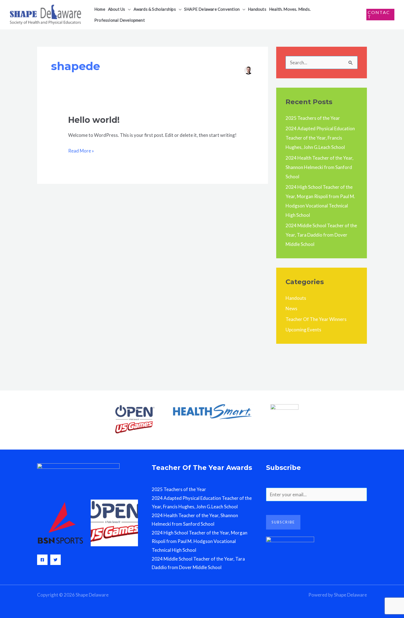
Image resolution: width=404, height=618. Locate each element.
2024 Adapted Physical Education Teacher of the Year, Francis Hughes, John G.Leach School (320, 138)
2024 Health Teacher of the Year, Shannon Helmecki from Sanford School (319, 167)
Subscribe (283, 522)
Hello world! (94, 120)
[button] (128, 9)
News (291, 308)
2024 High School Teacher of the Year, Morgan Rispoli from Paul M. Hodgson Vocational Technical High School (199, 541)
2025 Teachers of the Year (313, 118)
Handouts (296, 298)
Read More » (81, 150)
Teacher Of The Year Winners (316, 319)
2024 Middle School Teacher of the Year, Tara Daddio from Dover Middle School (321, 235)
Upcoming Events (303, 329)
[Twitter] (55, 560)
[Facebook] (42, 560)
